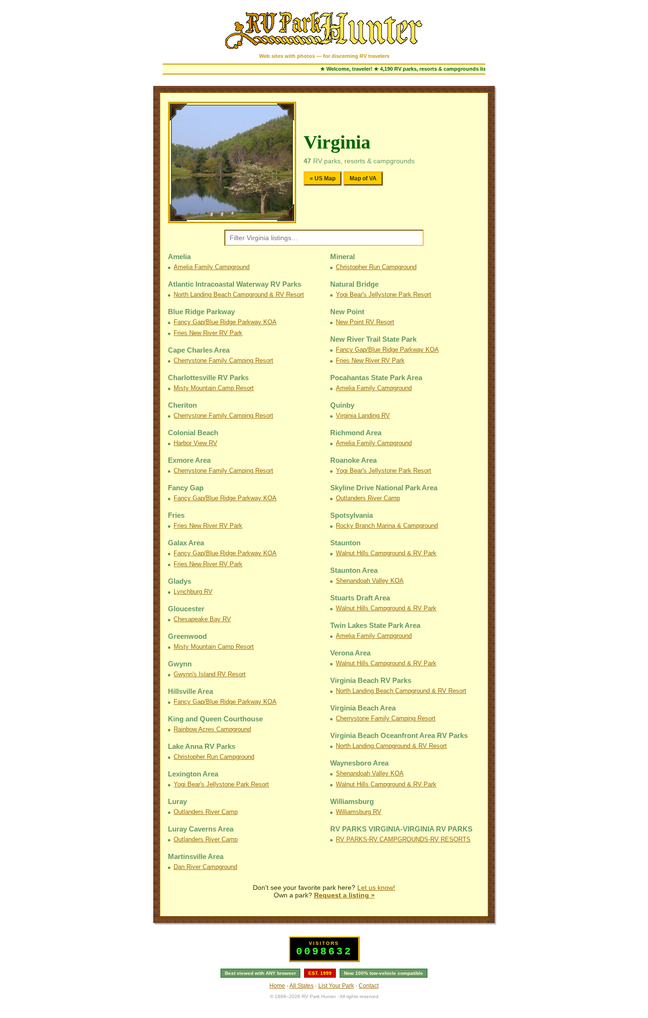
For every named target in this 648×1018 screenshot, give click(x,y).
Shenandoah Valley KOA (370, 580)
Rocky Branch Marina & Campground (387, 525)
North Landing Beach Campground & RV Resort (239, 294)
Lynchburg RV (193, 591)
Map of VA (363, 178)
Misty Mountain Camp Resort (214, 388)
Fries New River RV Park (208, 332)
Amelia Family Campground (212, 267)
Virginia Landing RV (363, 415)
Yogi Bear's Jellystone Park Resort (221, 784)
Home (277, 985)
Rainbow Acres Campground (212, 729)
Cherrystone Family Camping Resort (223, 360)
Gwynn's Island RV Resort (210, 674)
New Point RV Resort (365, 322)
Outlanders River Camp (206, 811)
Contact (369, 985)
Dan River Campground (205, 866)
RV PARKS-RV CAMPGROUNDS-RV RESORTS (403, 839)
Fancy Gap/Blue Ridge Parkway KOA (225, 322)
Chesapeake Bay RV (202, 619)
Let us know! (376, 887)
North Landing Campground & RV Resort (391, 745)
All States (301, 985)
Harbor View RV (195, 443)
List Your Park (336, 985)
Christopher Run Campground (214, 756)
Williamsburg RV (358, 811)
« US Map (322, 178)
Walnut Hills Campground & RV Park (386, 553)
